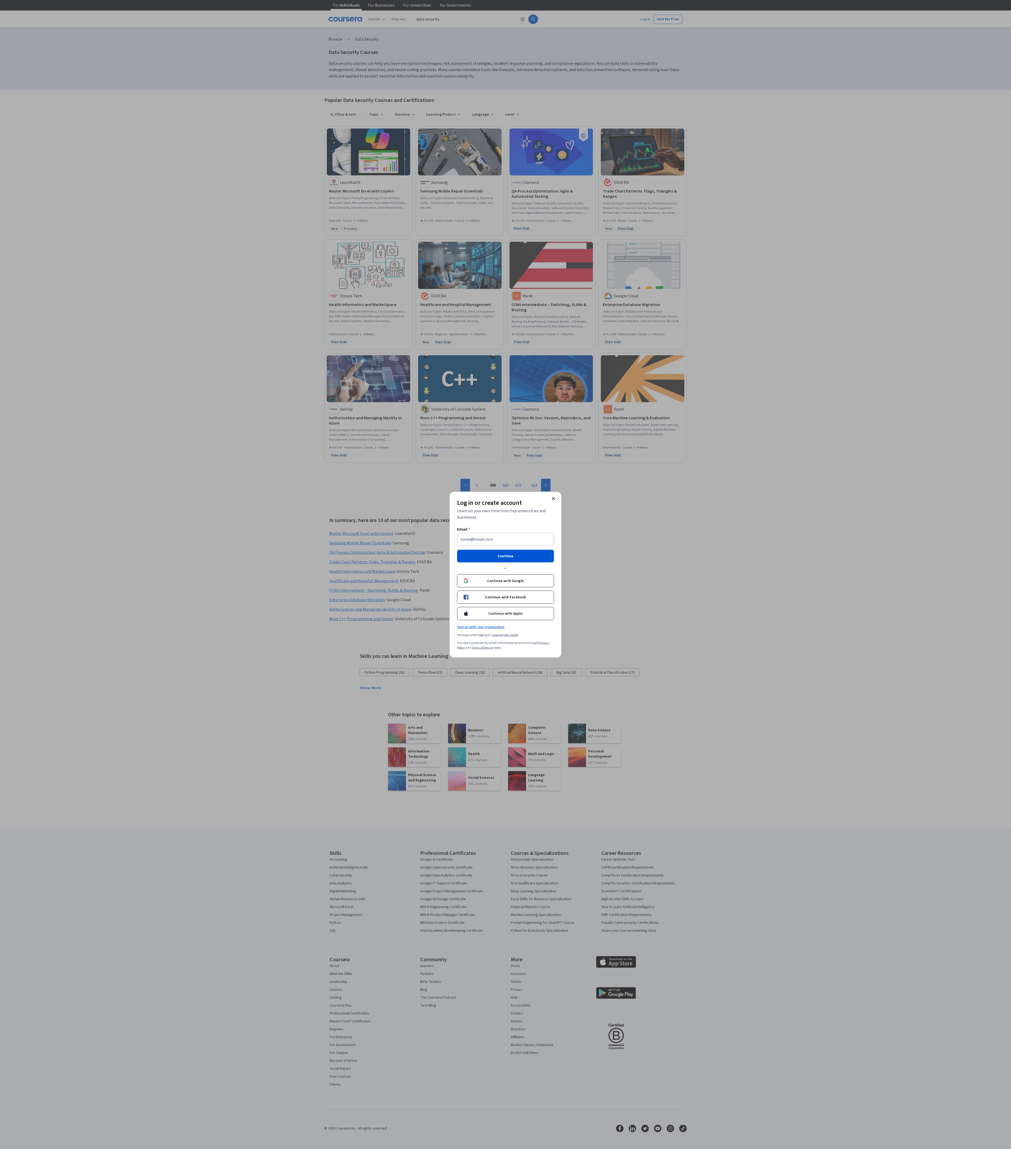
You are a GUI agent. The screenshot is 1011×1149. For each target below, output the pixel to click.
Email (463, 529)
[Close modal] (553, 498)
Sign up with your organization (480, 626)
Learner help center (505, 635)
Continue (505, 556)
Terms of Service (482, 647)
